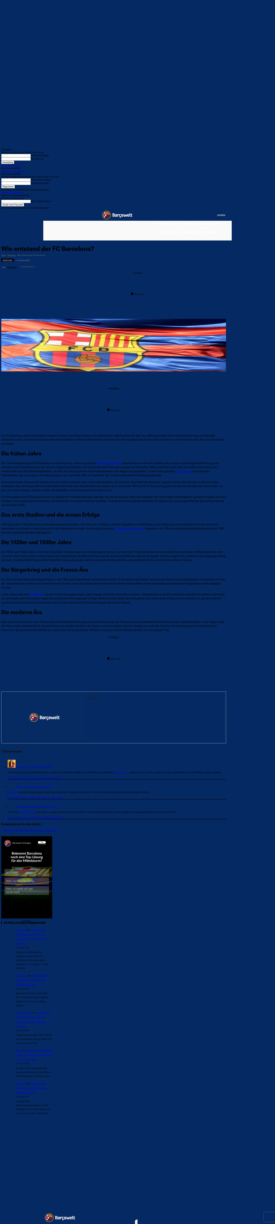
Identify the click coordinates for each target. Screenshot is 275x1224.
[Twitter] (208, 215)
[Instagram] (201, 215)
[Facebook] (195, 215)
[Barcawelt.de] (117, 215)
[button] (227, 237)
